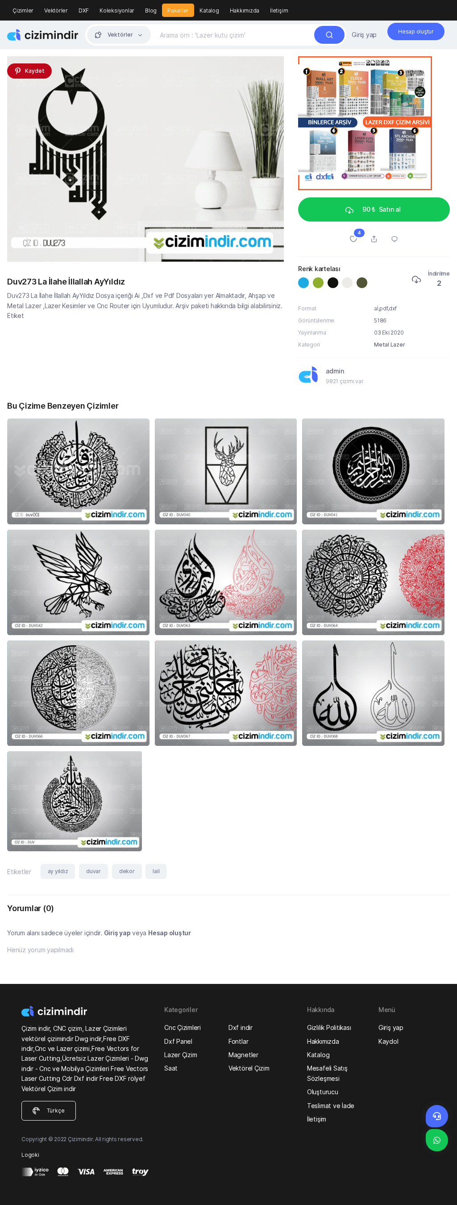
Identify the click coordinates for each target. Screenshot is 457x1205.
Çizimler (22, 10)
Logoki (30, 1154)
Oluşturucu (322, 1092)
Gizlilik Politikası (329, 1027)
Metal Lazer (389, 344)
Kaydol (388, 1041)
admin (335, 371)
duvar (93, 871)
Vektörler (56, 10)
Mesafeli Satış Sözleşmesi (327, 1073)
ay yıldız (58, 871)
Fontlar (238, 1041)
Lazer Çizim (180, 1055)
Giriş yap (364, 34)
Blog (151, 10)
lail (156, 871)
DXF (84, 10)
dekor (127, 871)
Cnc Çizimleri (182, 1027)
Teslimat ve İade (330, 1105)
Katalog (209, 10)
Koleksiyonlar (117, 10)
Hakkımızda (245, 10)
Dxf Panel (178, 1041)
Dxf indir (240, 1027)
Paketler (178, 10)
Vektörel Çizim (249, 1068)
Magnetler (243, 1055)
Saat (171, 1068)
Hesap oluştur (169, 933)
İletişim (279, 10)
